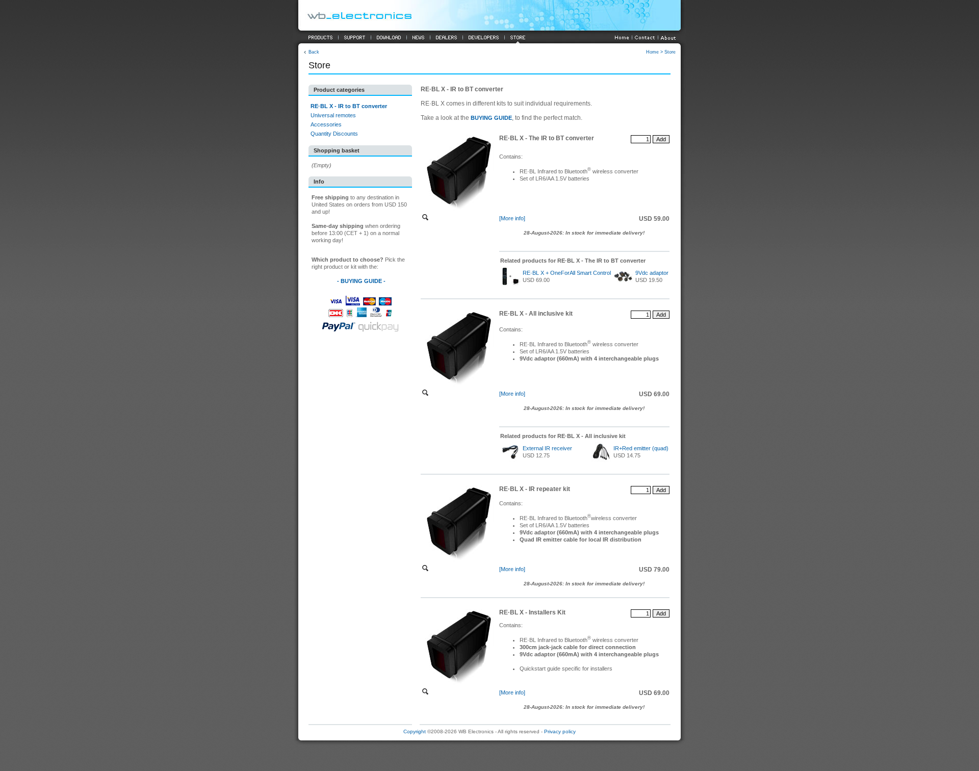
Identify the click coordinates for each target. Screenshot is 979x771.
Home (652, 52)
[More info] (512, 218)
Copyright (414, 731)
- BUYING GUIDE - (361, 281)
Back (313, 52)
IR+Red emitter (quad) (640, 448)
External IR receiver (547, 448)
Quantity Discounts (334, 134)
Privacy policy (560, 731)
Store (670, 52)
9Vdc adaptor (651, 273)
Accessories (326, 124)
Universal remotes (333, 115)
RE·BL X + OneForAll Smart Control (567, 273)
